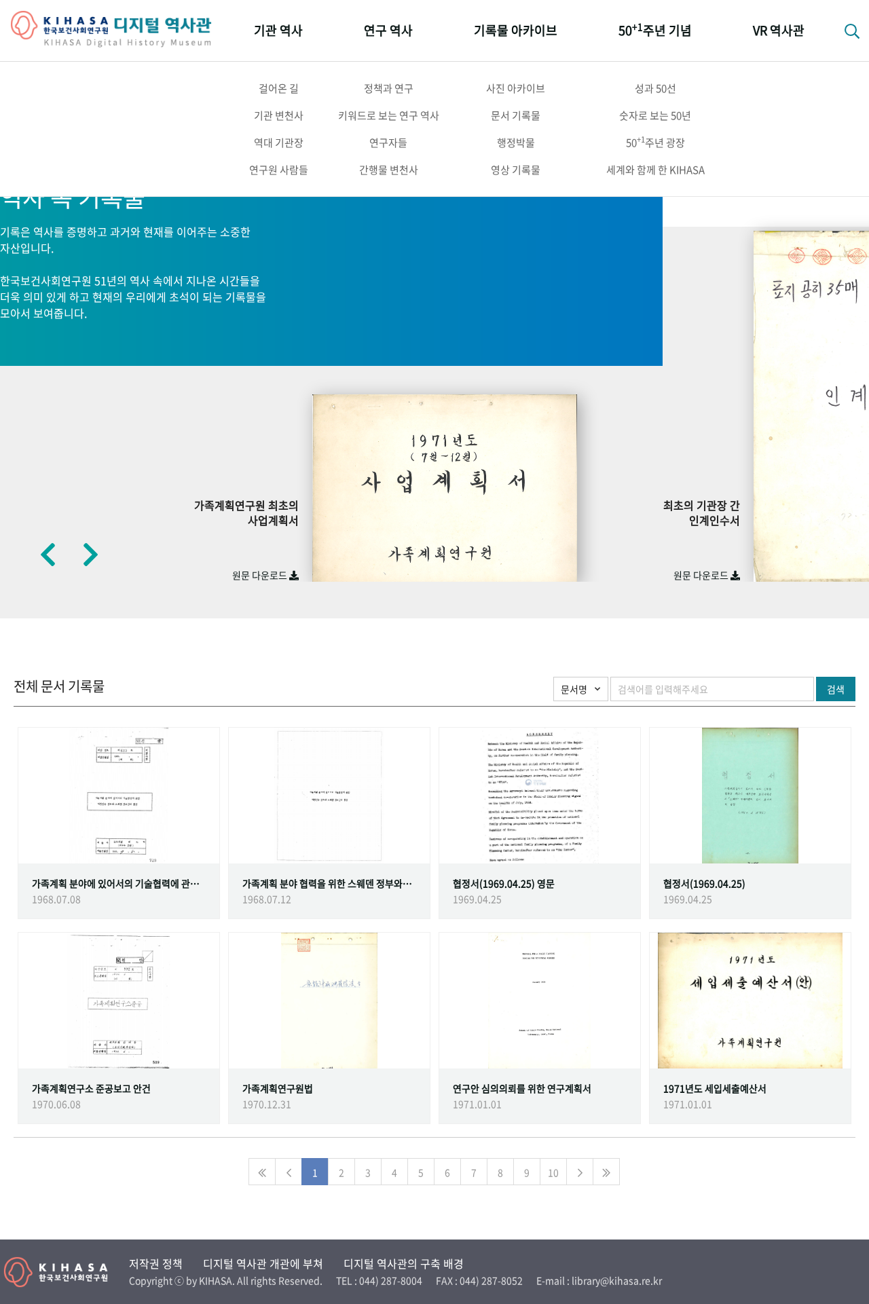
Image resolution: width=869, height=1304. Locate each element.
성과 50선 (655, 88)
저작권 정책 (156, 1263)
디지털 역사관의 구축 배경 (404, 1263)
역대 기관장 (278, 142)
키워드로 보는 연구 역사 (388, 115)
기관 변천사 (278, 115)
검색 (836, 689)
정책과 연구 (388, 88)
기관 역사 (278, 30)
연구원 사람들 (278, 169)
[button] (47, 554)
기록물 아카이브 (515, 30)
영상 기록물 (515, 169)
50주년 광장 (655, 142)
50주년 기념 (655, 29)
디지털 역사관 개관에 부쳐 (263, 1263)
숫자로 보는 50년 (655, 115)
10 (553, 1172)
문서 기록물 (515, 115)
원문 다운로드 (260, 575)
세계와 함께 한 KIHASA (655, 169)
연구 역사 (388, 30)
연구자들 (388, 142)
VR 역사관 (779, 30)
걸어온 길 (279, 88)
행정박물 (516, 142)
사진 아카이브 (515, 88)
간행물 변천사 (388, 169)
